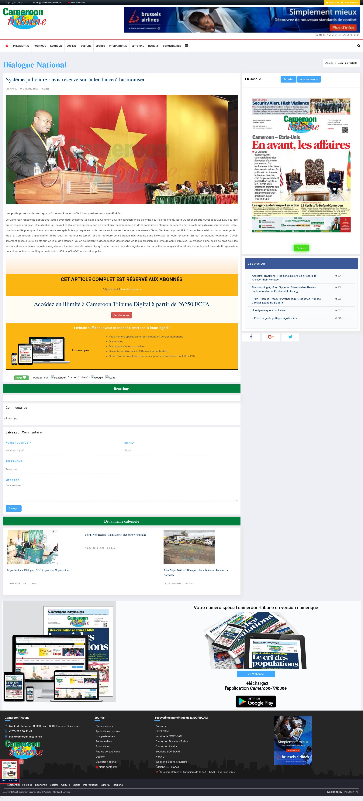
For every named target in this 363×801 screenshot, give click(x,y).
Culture (86, 46)
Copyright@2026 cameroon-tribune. (19, 792)
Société (72, 46)
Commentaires (172, 46)
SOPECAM (162, 731)
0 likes (33, 583)
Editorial (138, 46)
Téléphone (14, 461)
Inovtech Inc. (351, 791)
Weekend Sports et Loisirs (171, 761)
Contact (56, 792)
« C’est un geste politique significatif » (274, 318)
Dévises (66, 792)
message (12, 480)
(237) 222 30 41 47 (17, 2)
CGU (38, 792)
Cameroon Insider (166, 746)
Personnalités (104, 741)
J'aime (19, 378)
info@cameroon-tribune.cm (48, 2)
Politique (40, 46)
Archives (161, 726)
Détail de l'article (347, 63)
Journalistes (103, 746)
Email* (129, 442)
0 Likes (45, 89)
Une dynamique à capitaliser (269, 310)
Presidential (21, 46)
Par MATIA (11, 89)
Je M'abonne (121, 315)
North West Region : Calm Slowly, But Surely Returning (115, 534)
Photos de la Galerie (108, 751)
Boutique (334, 2)
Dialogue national (106, 761)
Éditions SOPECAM (167, 766)
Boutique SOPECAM (168, 751)
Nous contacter (77, 2)
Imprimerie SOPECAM (169, 736)
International (118, 46)
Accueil (329, 63)
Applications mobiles (108, 731)
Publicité (47, 792)
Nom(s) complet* (18, 442)
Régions (153, 46)
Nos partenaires (105, 736)
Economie (56, 46)
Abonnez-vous (309, 79)
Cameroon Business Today (172, 741)
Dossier (100, 756)
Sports (100, 46)
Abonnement (351, 2)
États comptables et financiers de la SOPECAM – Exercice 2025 (196, 771)
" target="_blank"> (79, 377)
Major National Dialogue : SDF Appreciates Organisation (38, 570)
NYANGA (161, 756)
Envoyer (14, 508)
